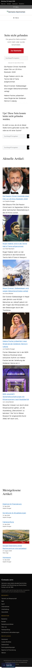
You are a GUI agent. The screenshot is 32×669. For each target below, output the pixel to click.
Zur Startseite (16, 51)
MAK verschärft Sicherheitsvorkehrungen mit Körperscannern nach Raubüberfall (16, 396)
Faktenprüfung (8, 522)
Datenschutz (5, 644)
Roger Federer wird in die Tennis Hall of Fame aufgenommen (13, 79)
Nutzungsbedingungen (8, 647)
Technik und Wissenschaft (9, 598)
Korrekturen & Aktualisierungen (14, 513)
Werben (3, 652)
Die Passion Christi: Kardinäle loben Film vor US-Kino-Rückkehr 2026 (15, 69)
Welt (2, 601)
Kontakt (9, 3)
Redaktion (21, 3)
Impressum (15, 3)
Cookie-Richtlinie (6, 642)
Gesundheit (4, 612)
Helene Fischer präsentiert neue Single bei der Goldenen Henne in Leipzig (15, 98)
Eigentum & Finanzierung (12, 504)
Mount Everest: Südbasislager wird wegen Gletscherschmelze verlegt (16, 88)
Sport (3, 604)
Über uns (3, 3)
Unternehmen (5, 606)
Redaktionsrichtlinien (7, 624)
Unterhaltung (5, 609)
